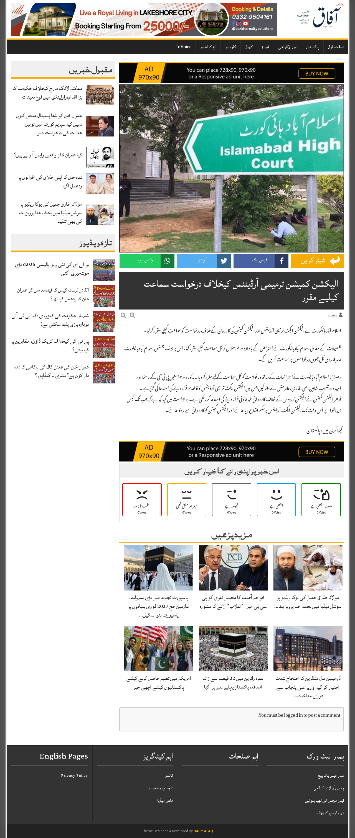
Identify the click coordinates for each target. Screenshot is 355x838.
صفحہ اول (336, 46)
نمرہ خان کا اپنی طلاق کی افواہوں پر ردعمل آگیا (50, 181)
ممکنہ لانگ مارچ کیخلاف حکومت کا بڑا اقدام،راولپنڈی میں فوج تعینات (47, 92)
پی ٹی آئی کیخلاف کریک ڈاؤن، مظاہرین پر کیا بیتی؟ (50, 345)
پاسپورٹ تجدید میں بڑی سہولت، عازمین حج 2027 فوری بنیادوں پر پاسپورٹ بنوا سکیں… (158, 606)
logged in (293, 716)
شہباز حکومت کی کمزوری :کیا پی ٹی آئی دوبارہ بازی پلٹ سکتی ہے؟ (50, 319)
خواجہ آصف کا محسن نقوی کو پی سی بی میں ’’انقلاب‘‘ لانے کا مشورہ (233, 601)
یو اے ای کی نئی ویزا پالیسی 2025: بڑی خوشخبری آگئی (52, 268)
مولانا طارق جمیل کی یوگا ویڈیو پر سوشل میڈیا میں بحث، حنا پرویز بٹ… (307, 601)
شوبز (266, 46)
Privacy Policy (74, 776)
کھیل (249, 46)
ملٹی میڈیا (165, 800)
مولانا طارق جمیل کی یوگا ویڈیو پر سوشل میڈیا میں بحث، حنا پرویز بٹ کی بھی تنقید (50, 212)
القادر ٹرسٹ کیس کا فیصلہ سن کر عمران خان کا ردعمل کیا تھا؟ (53, 294)
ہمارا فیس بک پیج (331, 776)
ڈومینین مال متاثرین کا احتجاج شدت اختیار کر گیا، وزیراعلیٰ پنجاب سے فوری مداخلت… (308, 687)
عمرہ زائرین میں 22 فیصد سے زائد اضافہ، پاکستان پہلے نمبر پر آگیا (233, 682)
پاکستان (312, 46)
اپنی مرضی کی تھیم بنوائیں (324, 800)
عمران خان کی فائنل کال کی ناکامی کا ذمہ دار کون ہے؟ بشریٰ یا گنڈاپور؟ (51, 371)
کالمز (169, 776)
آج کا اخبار (208, 46)
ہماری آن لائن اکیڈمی (329, 788)
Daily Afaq (203, 831)
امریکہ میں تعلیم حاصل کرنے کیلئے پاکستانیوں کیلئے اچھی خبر (158, 682)
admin (332, 315)
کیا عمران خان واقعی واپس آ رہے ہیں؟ (48, 154)
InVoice (183, 46)
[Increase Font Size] (132, 316)
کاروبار (230, 46)
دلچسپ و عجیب (161, 788)
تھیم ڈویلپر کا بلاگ (330, 813)
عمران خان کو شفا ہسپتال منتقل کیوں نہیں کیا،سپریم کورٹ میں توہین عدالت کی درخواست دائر (49, 124)
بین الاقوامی (288, 46)
